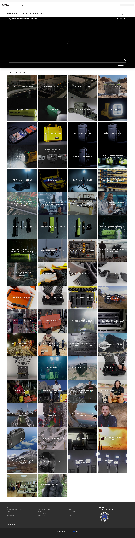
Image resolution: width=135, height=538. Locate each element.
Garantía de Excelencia (44, 513)
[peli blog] (112, 510)
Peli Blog (71, 517)
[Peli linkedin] (103, 508)
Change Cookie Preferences (80, 534)
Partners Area (41, 511)
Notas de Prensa (11, 513)
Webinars (71, 515)
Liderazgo (9, 521)
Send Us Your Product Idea (44, 510)
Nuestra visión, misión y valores (15, 510)
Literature (71, 513)
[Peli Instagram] (103, 510)
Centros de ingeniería (12, 515)
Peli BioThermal (11, 525)
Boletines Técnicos (42, 515)
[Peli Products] (100, 510)
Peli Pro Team (72, 511)
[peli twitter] (109, 510)
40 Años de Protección (13, 517)
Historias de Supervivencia (75, 508)
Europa (77, 532)
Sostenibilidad (10, 519)
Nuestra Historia (11, 508)
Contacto (40, 508)
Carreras (9, 511)
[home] (5, 5)
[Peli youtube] (100, 508)
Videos (70, 510)
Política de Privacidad (67, 534)
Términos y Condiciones (54, 534)
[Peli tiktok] (106, 510)
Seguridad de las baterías (44, 517)
